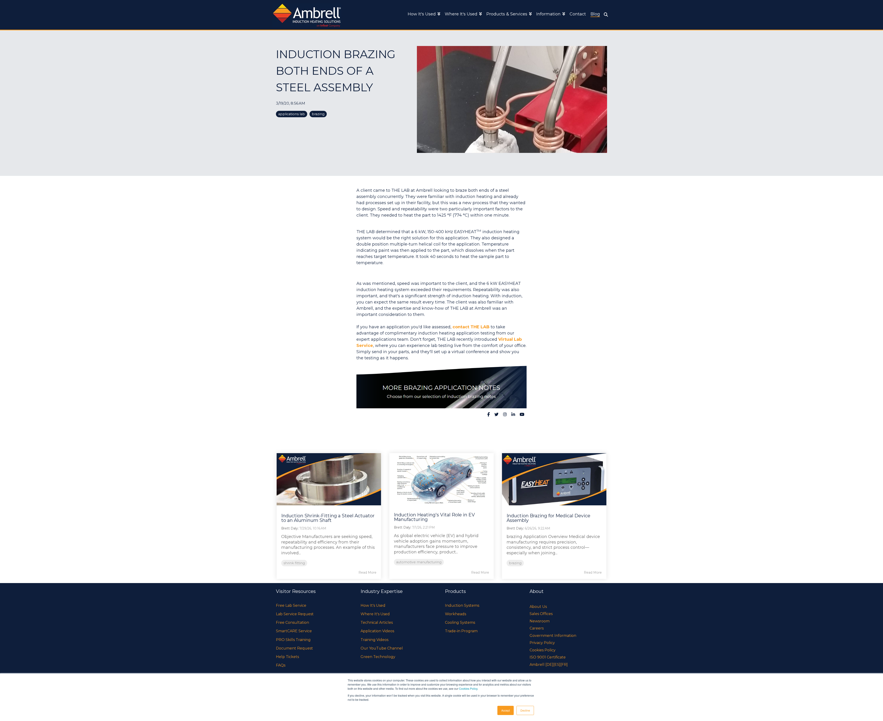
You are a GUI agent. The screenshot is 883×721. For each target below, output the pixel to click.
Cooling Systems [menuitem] (460, 622)
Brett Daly (289, 528)
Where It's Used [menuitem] (375, 614)
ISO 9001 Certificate (548, 657)
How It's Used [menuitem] (373, 605)
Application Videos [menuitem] (377, 631)
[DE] (549, 664)
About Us (538, 606)
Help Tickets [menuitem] (287, 657)
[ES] (556, 664)
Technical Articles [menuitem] (377, 622)
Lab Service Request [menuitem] (295, 614)
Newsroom (540, 621)
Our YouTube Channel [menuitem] (382, 648)
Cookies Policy (468, 688)
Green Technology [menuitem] (378, 657)
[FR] (564, 664)
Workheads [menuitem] (455, 614)
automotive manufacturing (419, 562)
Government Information (553, 635)
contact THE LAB (471, 326)
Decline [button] (525, 710)
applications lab (291, 114)
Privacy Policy (542, 643)
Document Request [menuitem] (294, 648)
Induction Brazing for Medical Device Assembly (548, 518)
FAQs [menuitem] (280, 665)
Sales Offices (541, 614)
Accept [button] (505, 710)
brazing (318, 114)
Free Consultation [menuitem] (292, 622)
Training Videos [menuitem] (374, 640)
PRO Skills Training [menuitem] (293, 640)
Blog (595, 14)
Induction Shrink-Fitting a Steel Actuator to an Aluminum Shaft (328, 518)
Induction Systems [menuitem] (462, 605)
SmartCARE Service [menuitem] (294, 631)
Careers (537, 628)
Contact (578, 14)
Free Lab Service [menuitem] (291, 605)
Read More (367, 572)
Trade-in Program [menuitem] (461, 631)
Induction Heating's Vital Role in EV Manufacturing (434, 517)
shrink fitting (294, 563)
